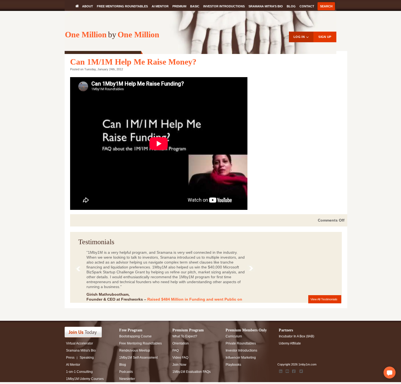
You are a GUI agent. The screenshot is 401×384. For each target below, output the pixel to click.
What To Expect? (184, 336)
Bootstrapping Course (135, 336)
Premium (179, 6)
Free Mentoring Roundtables (122, 6)
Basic (194, 6)
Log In (299, 36)
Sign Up (324, 36)
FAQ (175, 350)
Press (70, 357)
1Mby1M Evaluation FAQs (191, 372)
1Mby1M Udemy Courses (85, 379)
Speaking (87, 357)
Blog (291, 6)
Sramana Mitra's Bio (81, 350)
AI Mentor (160, 6)
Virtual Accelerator (79, 343)
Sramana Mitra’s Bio (266, 6)
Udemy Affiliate (290, 343)
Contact (307, 6)
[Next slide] (252, 269)
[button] (390, 373)
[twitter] (301, 371)
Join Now (179, 365)
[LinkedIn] (280, 371)
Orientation (180, 343)
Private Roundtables (241, 343)
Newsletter (127, 379)
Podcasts (126, 372)
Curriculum (234, 336)
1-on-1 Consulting (79, 372)
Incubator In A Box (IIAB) (296, 336)
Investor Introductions (224, 6)
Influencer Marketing (241, 357)
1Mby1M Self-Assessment (138, 357)
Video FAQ (180, 357)
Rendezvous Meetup (134, 350)
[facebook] (294, 371)
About (87, 6)
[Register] (86, 332)
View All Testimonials (323, 299)
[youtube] (287, 371)
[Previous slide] (79, 270)
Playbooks (233, 365)
